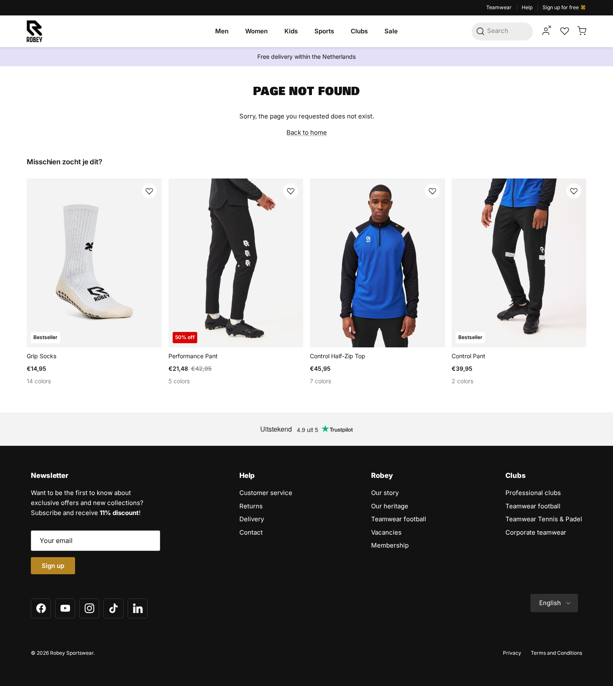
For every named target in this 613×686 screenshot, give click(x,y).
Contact (251, 532)
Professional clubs (533, 493)
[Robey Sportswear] (34, 31)
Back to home (306, 132)
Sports (324, 31)
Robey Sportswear (71, 653)
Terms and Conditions (556, 653)
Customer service (265, 493)
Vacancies (386, 532)
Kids (291, 31)
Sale (391, 31)
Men (222, 31)
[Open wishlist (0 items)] (564, 31)
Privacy (512, 653)
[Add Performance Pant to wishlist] (290, 191)
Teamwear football (398, 519)
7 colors (320, 380)
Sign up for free (561, 7)
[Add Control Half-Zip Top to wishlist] (432, 191)
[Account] (545, 31)
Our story (385, 493)
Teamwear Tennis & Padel (543, 519)
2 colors (462, 380)
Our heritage (389, 506)
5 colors (179, 380)
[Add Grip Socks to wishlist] (149, 191)
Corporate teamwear (535, 532)
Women (256, 31)
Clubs (359, 31)
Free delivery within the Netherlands (306, 56)
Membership (390, 545)
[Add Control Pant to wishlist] (573, 191)
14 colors (39, 380)
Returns (251, 506)
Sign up (53, 566)
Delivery (251, 519)
